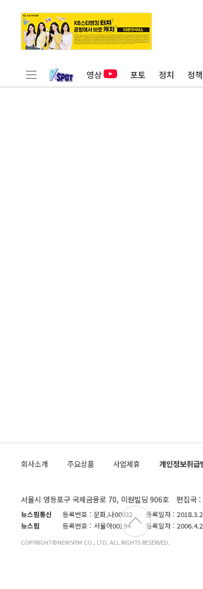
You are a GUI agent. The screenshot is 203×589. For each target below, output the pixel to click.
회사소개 (34, 463)
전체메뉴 (31, 75)
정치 (166, 74)
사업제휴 (126, 463)
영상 (94, 74)
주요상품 (80, 463)
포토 (138, 74)
